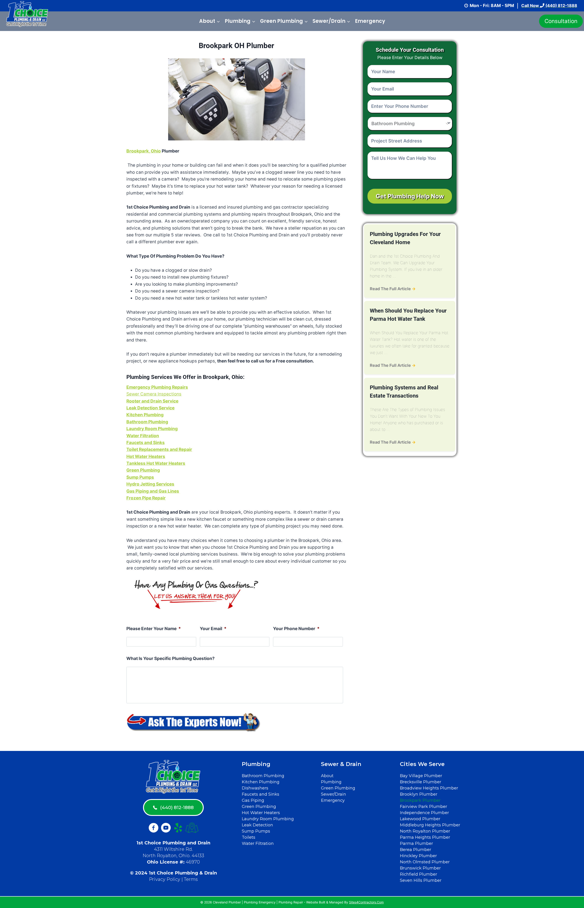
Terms (191, 879)
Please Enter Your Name (153, 628)
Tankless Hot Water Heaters (155, 463)
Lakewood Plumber (420, 818)
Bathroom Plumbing (263, 775)
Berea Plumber (415, 849)
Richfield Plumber (418, 874)
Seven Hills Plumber (420, 880)
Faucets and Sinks (145, 442)
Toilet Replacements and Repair (159, 449)
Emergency (370, 21)
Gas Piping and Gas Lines (152, 491)
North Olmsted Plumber (425, 861)
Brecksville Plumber (420, 781)
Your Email (213, 628)
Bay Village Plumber (421, 775)
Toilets (248, 837)
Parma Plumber (416, 843)
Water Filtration (258, 843)
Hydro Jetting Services (150, 484)
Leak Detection (257, 825)
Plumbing (331, 781)
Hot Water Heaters (145, 456)
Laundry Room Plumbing (268, 818)
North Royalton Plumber (425, 831)
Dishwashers (255, 788)
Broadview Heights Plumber (429, 788)
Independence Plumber (424, 812)
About (327, 775)
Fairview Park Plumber (423, 806)
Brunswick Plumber (420, 868)
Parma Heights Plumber (425, 837)
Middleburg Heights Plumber (430, 825)
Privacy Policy (164, 879)
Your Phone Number (296, 628)
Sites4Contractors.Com (366, 902)
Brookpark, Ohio (143, 151)
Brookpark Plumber (420, 800)
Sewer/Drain (333, 794)
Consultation (561, 21)
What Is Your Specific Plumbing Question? (170, 658)
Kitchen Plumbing (260, 781)
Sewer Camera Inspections (153, 394)
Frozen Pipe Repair (146, 498)
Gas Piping (253, 800)
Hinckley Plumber (418, 855)
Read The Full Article (393, 288)
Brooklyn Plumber (418, 794)
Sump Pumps (256, 831)
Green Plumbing (259, 806)
